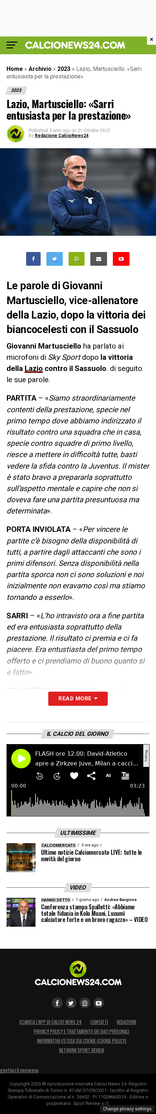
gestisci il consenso (19, 1070)
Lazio (34, 368)
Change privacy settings (127, 1108)
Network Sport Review (81, 1050)
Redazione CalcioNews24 (62, 135)
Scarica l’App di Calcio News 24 (50, 1022)
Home (15, 68)
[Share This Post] (76, 259)
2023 (63, 68)
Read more (74, 698)
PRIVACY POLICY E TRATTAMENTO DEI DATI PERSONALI (81, 1031)
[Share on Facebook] (33, 259)
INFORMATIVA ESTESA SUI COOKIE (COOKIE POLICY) (81, 1040)
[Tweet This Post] (55, 259)
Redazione (126, 1022)
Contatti (99, 1022)
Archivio (40, 68)
